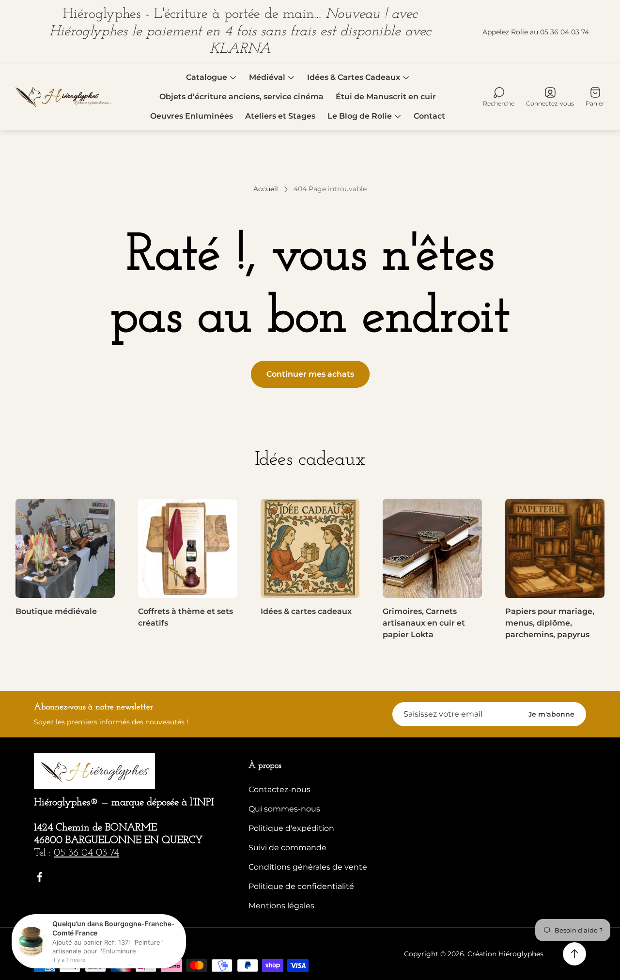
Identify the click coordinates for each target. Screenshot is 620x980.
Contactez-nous (279, 789)
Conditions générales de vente (307, 867)
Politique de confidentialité (301, 886)
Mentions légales (281, 905)
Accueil (265, 189)
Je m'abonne (551, 714)
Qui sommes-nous (284, 808)
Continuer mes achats (310, 374)
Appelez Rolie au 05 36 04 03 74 (535, 32)
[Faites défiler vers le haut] (574, 953)
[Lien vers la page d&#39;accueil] (94, 771)
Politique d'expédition (291, 828)
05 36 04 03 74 (86, 853)
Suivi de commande (287, 847)
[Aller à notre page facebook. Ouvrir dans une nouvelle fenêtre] (40, 877)
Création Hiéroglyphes (505, 953)
